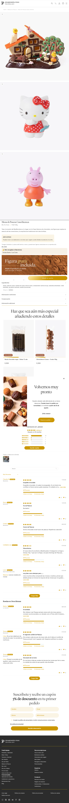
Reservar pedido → (46, 420)
